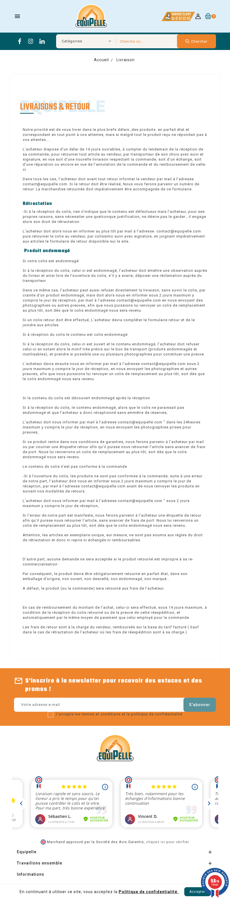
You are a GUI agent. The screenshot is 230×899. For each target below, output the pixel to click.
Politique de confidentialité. (149, 891)
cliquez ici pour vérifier (167, 842)
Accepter (197, 892)
